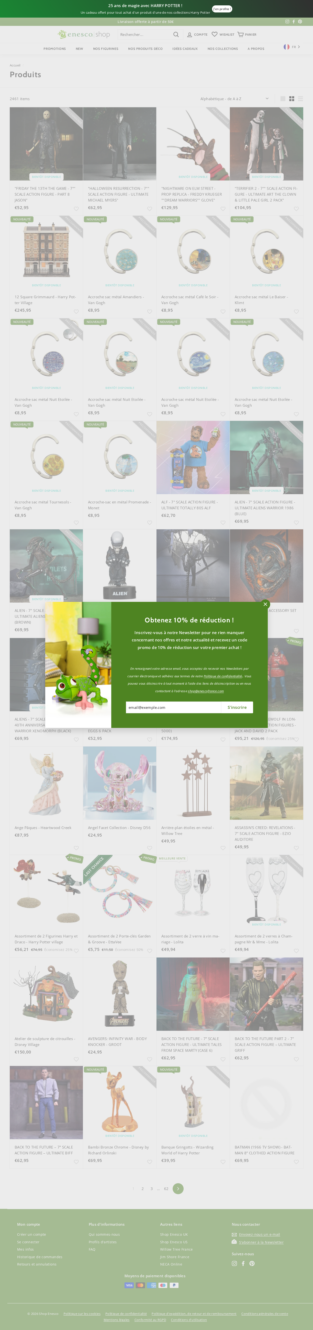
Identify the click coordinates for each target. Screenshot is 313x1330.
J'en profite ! (222, 9)
